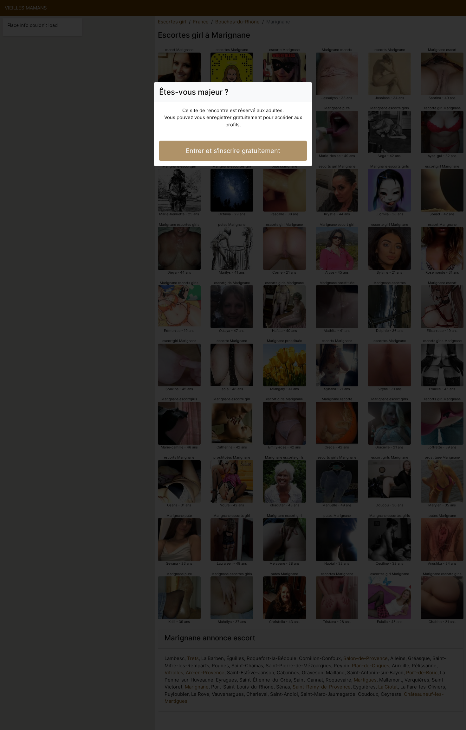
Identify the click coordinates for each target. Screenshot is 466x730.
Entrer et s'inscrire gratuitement (233, 151)
